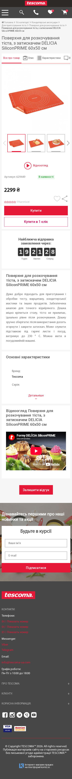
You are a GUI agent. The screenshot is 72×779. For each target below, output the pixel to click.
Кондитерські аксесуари (45, 22)
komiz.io (45, 767)
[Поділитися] (64, 200)
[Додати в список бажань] (57, 200)
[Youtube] (34, 715)
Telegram (7, 650)
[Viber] (26, 715)
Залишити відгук (36, 490)
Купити (36, 211)
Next (66, 143)
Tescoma (17, 376)
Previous (5, 143)
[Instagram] (12, 715)
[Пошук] (21, 12)
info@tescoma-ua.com (16, 662)
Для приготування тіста (14, 25)
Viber (5, 644)
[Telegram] (19, 715)
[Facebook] (5, 715)
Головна (8, 22)
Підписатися (36, 568)
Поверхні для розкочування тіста (46, 25)
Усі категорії (22, 22)
